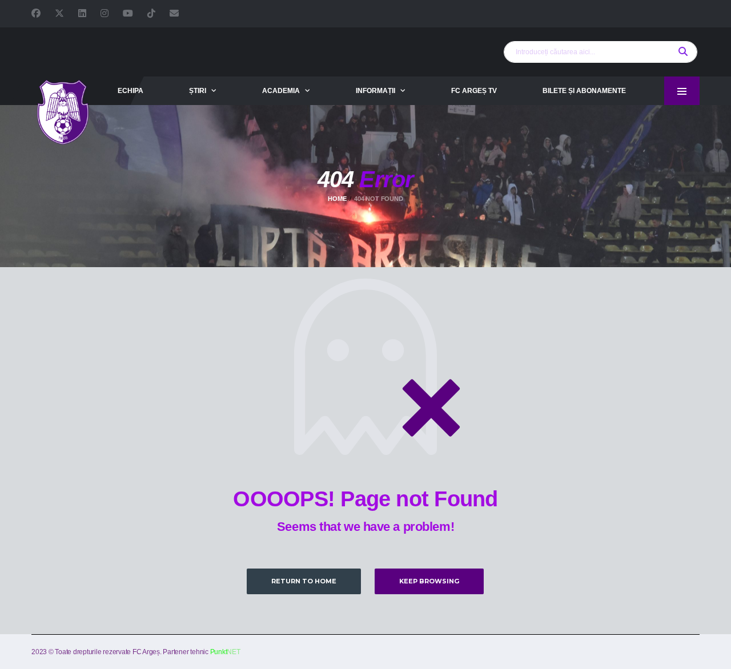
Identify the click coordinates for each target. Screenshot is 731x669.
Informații (375, 91)
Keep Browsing (429, 581)
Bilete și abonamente (584, 91)
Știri (197, 91)
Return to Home (303, 581)
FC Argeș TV (474, 91)
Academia (281, 91)
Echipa (130, 91)
